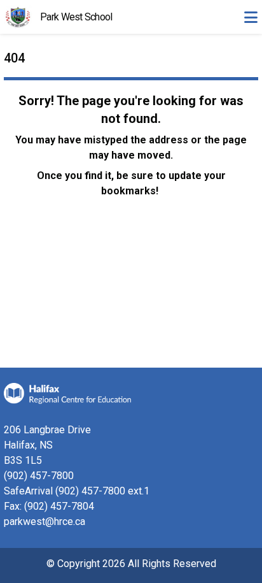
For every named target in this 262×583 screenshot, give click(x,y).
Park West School (76, 17)
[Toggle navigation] (250, 17)
